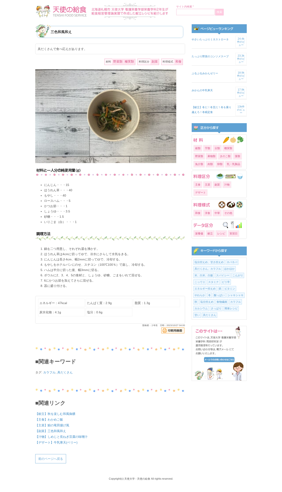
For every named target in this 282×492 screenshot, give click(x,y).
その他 (228, 213)
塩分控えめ (206, 301)
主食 (197, 184)
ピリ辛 (226, 282)
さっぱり (216, 308)
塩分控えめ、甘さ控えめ (209, 262)
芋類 (207, 148)
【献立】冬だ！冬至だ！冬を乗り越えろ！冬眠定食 (211, 110)
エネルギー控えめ (205, 288)
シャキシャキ (235, 295)
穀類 (197, 148)
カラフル (49, 372)
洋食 (207, 213)
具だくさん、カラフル (208, 268)
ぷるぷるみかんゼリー (205, 73)
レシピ (221, 233)
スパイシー (222, 275)
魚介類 (199, 164)
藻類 (237, 156)
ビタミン (229, 288)
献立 (210, 233)
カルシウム (201, 308)
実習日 (233, 233)
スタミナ (213, 282)
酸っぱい (219, 295)
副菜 (155, 61)
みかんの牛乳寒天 (202, 90)
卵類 (220, 164)
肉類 (210, 164)
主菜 (207, 184)
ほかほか (229, 268)
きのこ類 (225, 156)
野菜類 (117, 61)
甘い (197, 315)
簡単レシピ (231, 308)
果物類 (211, 156)
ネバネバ (232, 262)
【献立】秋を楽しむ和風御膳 (55, 414)
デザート (200, 192)
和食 (178, 61)
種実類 (129, 61)
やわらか (200, 295)
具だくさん (65, 372)
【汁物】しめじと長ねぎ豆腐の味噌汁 (61, 436)
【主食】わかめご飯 (49, 419)
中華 (217, 213)
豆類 (217, 148)
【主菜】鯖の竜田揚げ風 (52, 425)
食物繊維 (222, 301)
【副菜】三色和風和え (50, 431)
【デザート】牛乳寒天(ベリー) (56, 442)
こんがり (237, 275)
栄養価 (199, 233)
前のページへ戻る (50, 458)
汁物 (227, 184)
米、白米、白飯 (204, 275)
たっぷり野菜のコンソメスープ (210, 56)
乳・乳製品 (233, 164)
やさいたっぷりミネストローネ (210, 39)
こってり (200, 282)
